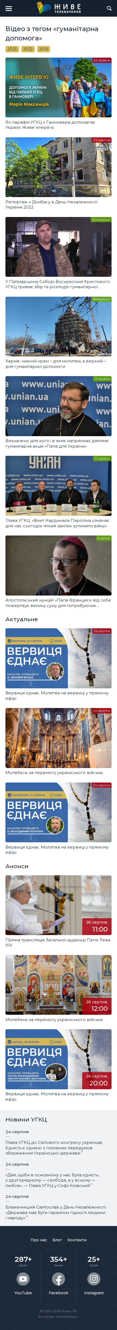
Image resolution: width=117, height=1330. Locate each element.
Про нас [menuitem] (38, 1239)
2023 (12, 49)
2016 (43, 49)
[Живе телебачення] (58, 8)
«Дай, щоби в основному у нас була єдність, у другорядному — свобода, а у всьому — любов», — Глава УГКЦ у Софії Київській (52, 1180)
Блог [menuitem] (57, 1239)
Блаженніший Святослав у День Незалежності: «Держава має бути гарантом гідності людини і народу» (55, 1212)
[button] (9, 8)
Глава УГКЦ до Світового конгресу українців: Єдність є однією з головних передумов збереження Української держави (54, 1148)
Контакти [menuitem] (77, 1239)
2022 (28, 49)
